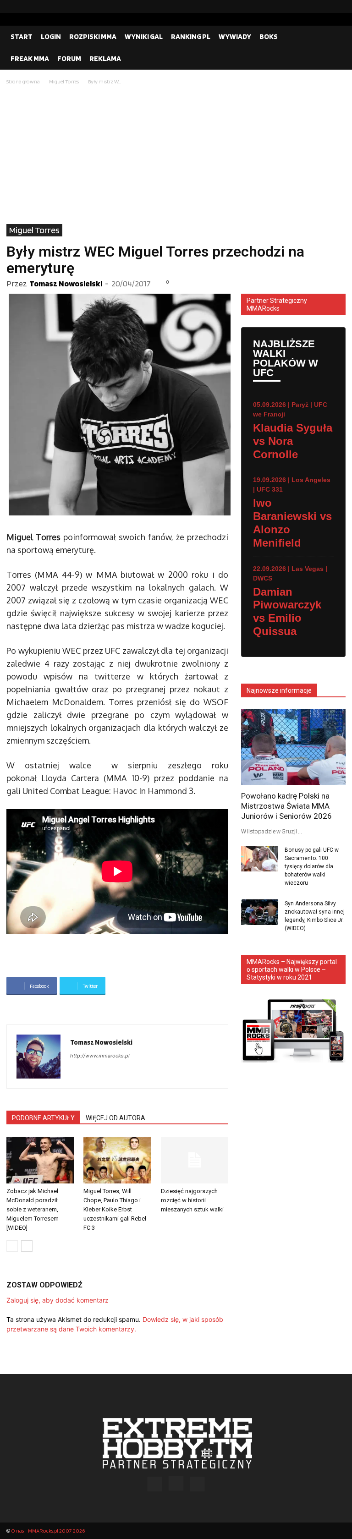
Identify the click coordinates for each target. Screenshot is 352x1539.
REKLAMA (105, 58)
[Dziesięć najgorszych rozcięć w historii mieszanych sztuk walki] (194, 1160)
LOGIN (51, 36)
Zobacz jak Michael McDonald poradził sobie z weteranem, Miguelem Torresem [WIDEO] (32, 1209)
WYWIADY (235, 36)
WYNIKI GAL (144, 36)
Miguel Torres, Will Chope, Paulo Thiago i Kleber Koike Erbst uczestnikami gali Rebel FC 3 (114, 1209)
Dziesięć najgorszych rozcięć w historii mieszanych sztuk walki (192, 1200)
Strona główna (23, 81)
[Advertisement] (176, 155)
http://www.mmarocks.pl (100, 1055)
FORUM (69, 58)
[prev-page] (12, 1246)
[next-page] (27, 1246)
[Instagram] (324, 6)
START (22, 36)
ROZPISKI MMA (92, 36)
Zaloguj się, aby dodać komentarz (57, 1300)
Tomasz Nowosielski (65, 283)
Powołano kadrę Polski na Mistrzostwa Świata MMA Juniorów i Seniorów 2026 (286, 806)
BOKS (268, 36)
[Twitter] (339, 6)
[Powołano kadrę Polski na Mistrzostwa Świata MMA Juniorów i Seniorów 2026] (293, 747)
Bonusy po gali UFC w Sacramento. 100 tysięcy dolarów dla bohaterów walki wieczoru (312, 866)
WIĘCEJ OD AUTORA (115, 1118)
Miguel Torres (64, 81)
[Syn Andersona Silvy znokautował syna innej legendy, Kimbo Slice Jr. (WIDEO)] (259, 912)
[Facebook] (309, 6)
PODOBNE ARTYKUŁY (43, 1118)
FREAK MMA (30, 58)
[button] (335, 36)
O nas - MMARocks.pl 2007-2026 (48, 1530)
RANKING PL (190, 36)
